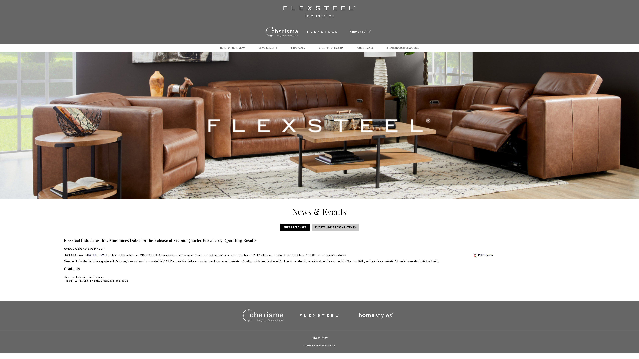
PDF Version (485, 255)
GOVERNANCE (365, 48)
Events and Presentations (335, 227)
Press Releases (294, 227)
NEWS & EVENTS (268, 48)
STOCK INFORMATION (331, 48)
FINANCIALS (298, 48)
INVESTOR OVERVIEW (232, 48)
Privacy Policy (320, 338)
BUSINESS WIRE (97, 255)
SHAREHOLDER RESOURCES (403, 48)
